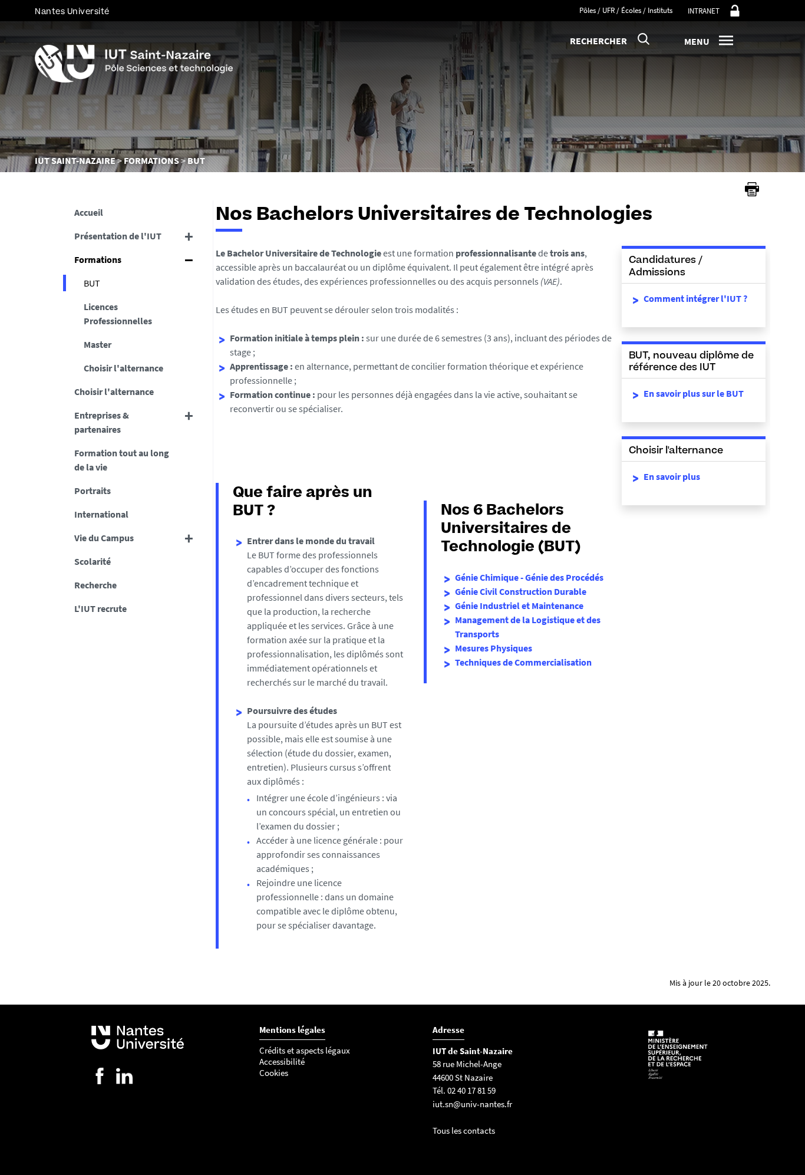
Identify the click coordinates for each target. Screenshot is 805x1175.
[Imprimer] (752, 189)
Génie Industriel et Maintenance (519, 605)
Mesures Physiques (493, 648)
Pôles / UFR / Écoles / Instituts (625, 10)
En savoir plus (672, 476)
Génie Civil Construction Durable (520, 591)
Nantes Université (72, 11)
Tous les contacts (464, 1130)
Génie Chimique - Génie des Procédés (529, 577)
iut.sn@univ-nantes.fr (472, 1104)
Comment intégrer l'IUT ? (695, 298)
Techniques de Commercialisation (523, 662)
